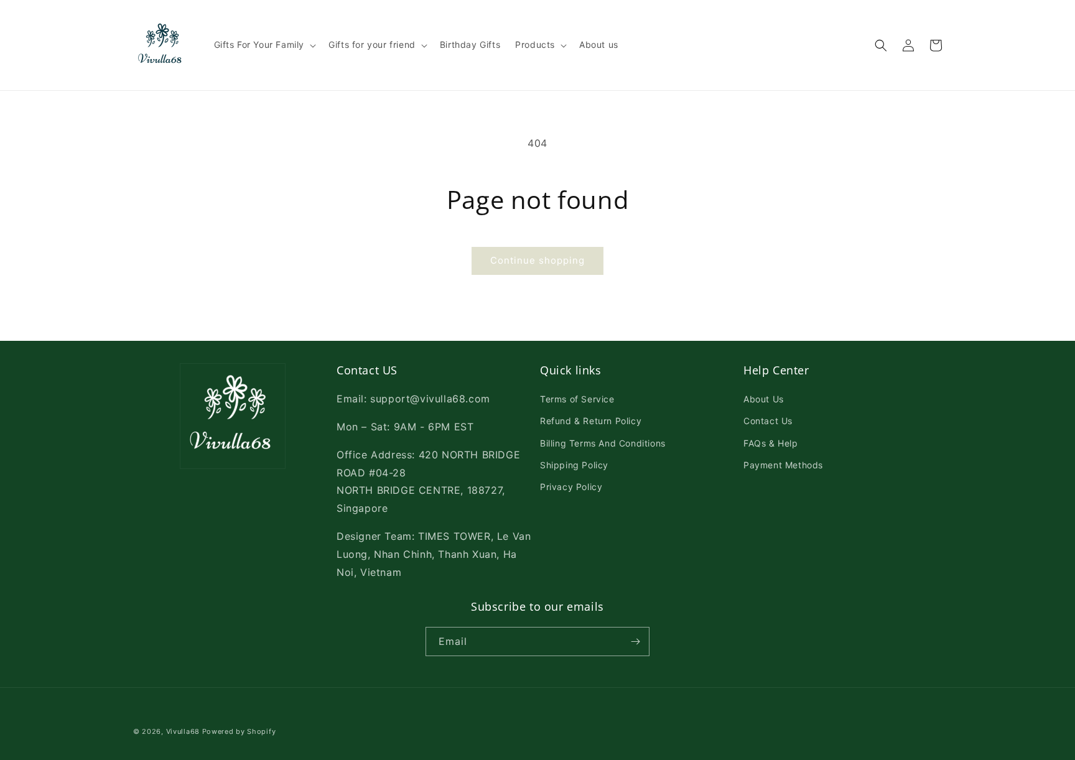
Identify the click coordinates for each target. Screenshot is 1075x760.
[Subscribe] (635, 641)
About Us (763, 399)
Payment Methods (783, 465)
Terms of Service (577, 399)
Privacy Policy (571, 486)
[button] (264, 45)
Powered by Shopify (239, 731)
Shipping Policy (574, 465)
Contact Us (768, 420)
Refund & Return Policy (590, 420)
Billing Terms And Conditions (603, 443)
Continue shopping (537, 260)
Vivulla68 (183, 731)
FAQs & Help (770, 443)
